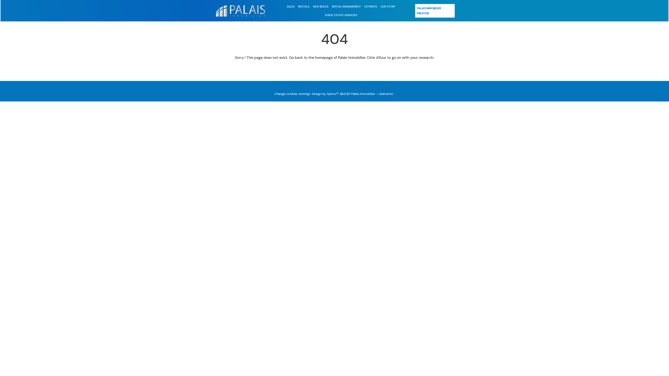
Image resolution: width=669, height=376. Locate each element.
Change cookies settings (292, 94)
